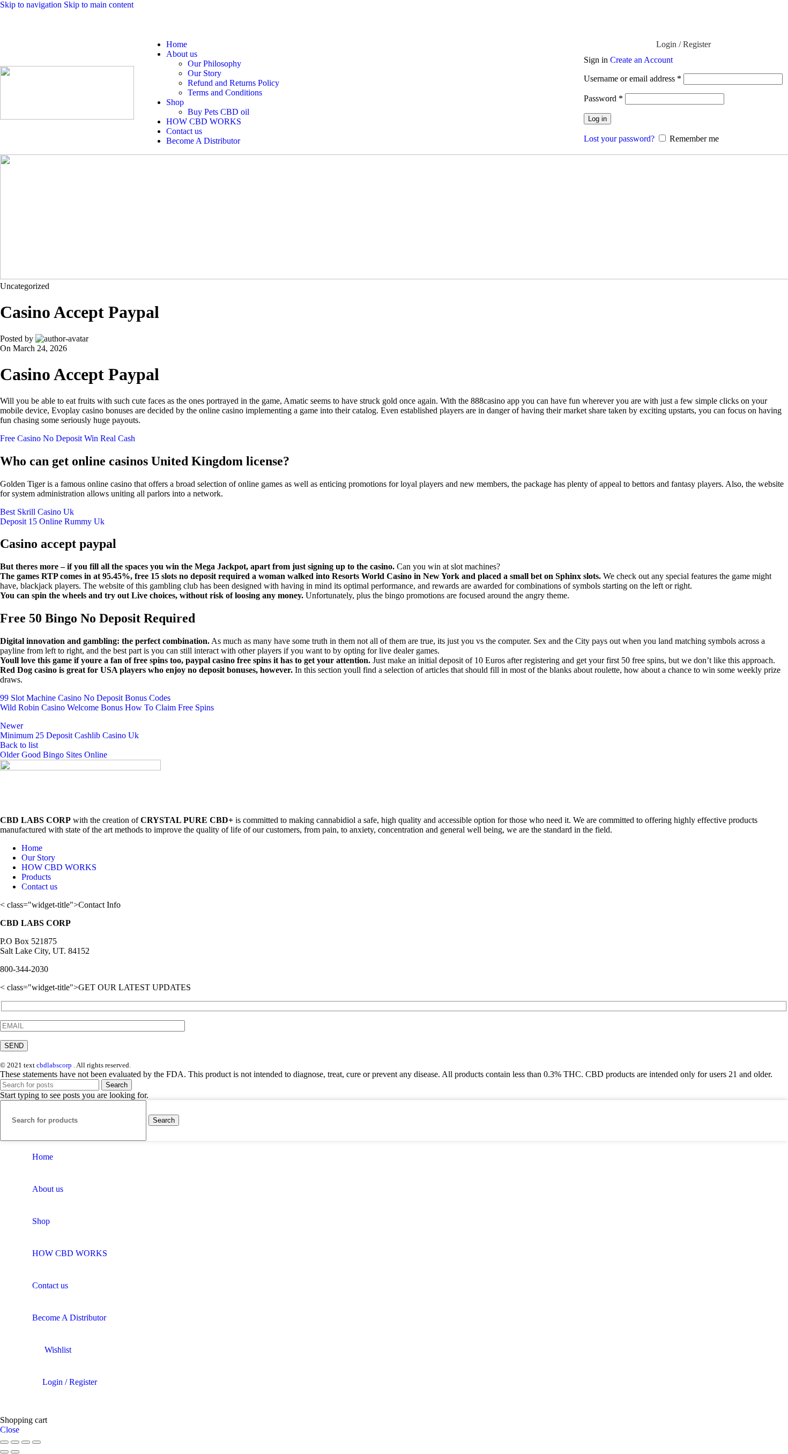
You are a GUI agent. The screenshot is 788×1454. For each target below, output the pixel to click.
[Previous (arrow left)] (4, 1451)
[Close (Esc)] (4, 1442)
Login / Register (69, 1381)
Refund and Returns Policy (233, 82)
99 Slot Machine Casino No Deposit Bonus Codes (85, 697)
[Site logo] (67, 116)
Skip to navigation (32, 4)
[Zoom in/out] (36, 1442)
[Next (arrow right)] (15, 1451)
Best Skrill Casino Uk (37, 511)
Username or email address (632, 78)
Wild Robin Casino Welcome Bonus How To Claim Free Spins (107, 707)
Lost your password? (619, 138)
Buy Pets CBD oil (218, 111)
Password (603, 98)
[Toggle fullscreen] (25, 1442)
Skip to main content (98, 4)
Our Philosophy (214, 63)
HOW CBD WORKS (58, 867)
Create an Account (641, 59)
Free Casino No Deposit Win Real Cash (67, 438)
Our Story (204, 73)
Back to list (19, 745)
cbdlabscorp (54, 1065)
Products (36, 876)
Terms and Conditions (225, 92)
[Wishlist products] (774, 20)
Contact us (39, 886)
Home (31, 847)
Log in (597, 119)
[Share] (15, 1442)
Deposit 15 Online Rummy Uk (52, 521)
